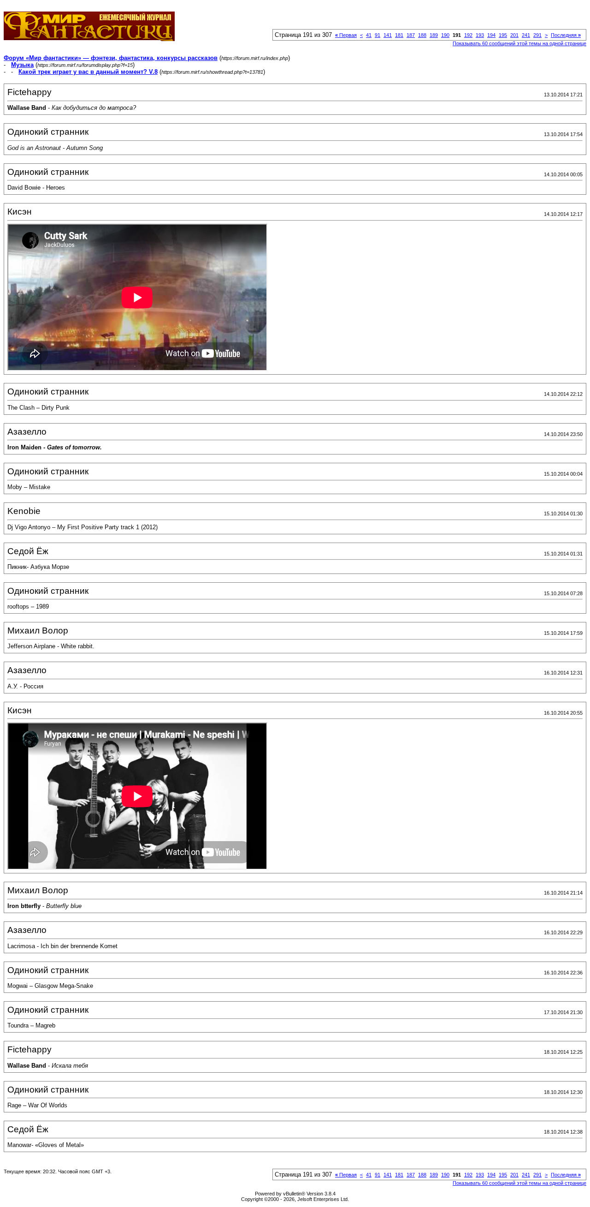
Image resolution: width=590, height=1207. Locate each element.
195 (503, 35)
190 (445, 35)
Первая (346, 35)
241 (526, 35)
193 (480, 35)
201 (514, 35)
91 (377, 35)
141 (388, 35)
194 (491, 35)
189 (434, 35)
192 (468, 35)
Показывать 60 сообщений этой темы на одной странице (519, 43)
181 (399, 35)
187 (411, 35)
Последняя (566, 35)
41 (369, 35)
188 (422, 35)
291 (537, 35)
